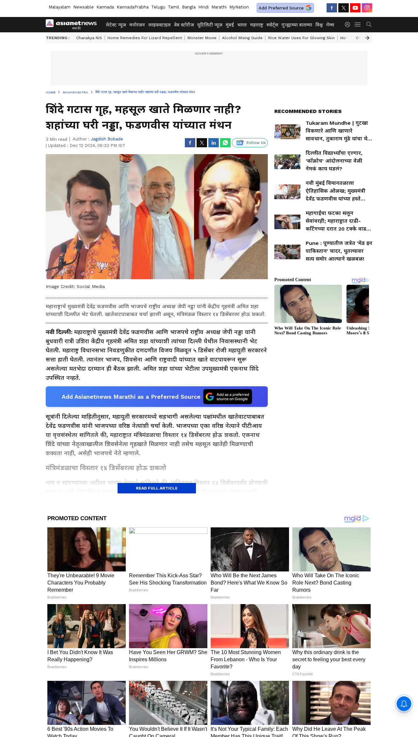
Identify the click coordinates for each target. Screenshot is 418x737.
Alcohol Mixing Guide (242, 38)
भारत (242, 24)
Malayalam (60, 7)
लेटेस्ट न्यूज (116, 24)
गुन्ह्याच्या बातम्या (296, 24)
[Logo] (73, 24)
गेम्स (330, 24)
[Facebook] (332, 7)
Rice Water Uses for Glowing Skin (301, 38)
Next (367, 37)
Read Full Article (157, 488)
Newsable (83, 7)
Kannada (105, 7)
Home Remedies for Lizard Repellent (144, 38)
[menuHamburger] (358, 24)
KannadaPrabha (133, 7)
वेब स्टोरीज (184, 24)
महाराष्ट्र (256, 24)
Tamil (173, 7)
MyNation (239, 7)
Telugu (158, 7)
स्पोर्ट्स (272, 24)
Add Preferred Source (281, 8)
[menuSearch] (369, 24)
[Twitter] (343, 7)
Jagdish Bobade (107, 138)
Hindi (203, 7)
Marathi (219, 7)
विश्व (319, 24)
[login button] (349, 24)
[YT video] (355, 7)
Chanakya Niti (89, 38)
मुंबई (230, 24)
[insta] (367, 7)
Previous (357, 37)
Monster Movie (202, 38)
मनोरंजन (137, 24)
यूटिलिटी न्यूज (209, 24)
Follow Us (256, 142)
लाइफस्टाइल (159, 24)
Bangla (189, 7)
